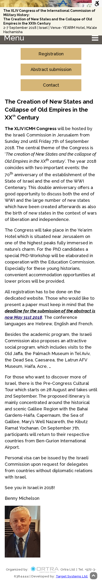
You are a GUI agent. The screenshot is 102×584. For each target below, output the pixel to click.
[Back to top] (93, 575)
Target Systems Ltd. (72, 576)
